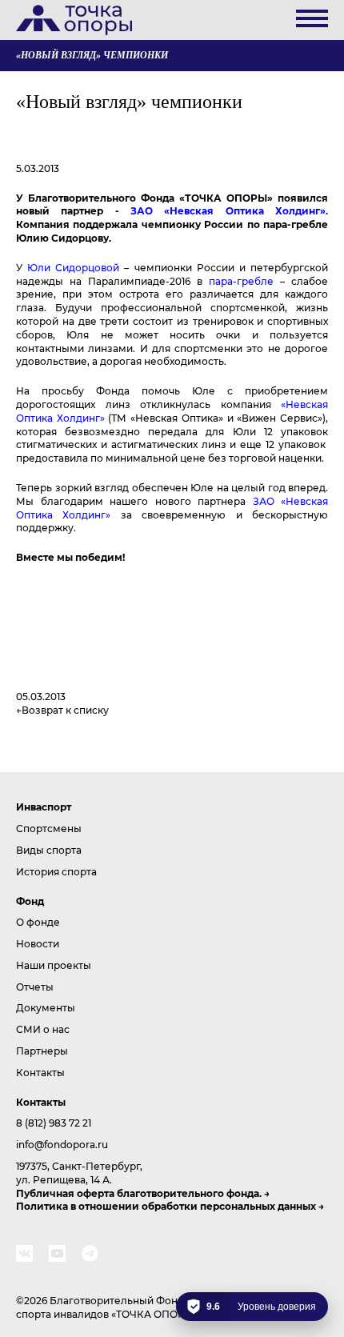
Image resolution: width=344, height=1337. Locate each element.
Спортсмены (49, 828)
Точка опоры (74, 20)
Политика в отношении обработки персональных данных (166, 1205)
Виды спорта (49, 849)
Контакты (40, 1072)
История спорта (56, 871)
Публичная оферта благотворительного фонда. (139, 1193)
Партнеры (42, 1050)
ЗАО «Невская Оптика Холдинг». (229, 210)
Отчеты (35, 986)
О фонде (38, 921)
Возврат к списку (65, 709)
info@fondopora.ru (62, 1144)
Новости (37, 943)
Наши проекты (53, 965)
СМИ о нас (43, 1029)
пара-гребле (241, 280)
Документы (45, 1007)
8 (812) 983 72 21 (53, 1122)
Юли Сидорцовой (73, 267)
